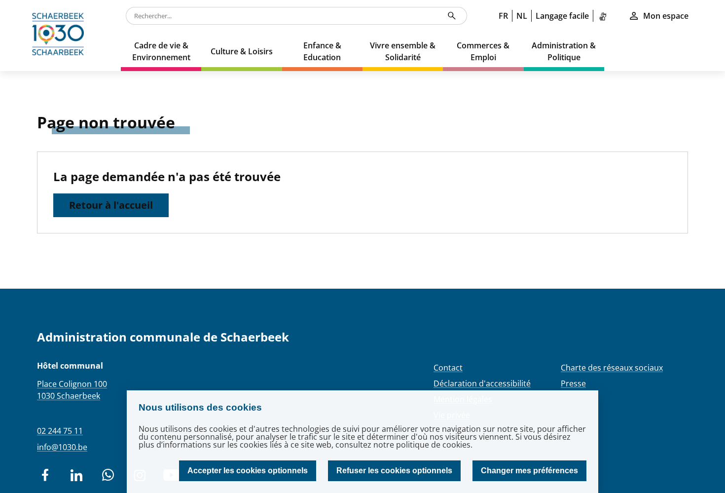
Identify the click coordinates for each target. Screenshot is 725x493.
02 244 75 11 (60, 430)
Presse (573, 383)
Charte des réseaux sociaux (612, 367)
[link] (604, 15)
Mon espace (666, 15)
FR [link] (503, 15)
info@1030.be (62, 447)
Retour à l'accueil (111, 205)
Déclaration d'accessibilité (482, 383)
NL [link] (521, 15)
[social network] (45, 475)
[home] (60, 35)
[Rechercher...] (451, 15)
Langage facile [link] (562, 15)
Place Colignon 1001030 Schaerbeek (72, 390)
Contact (448, 367)
